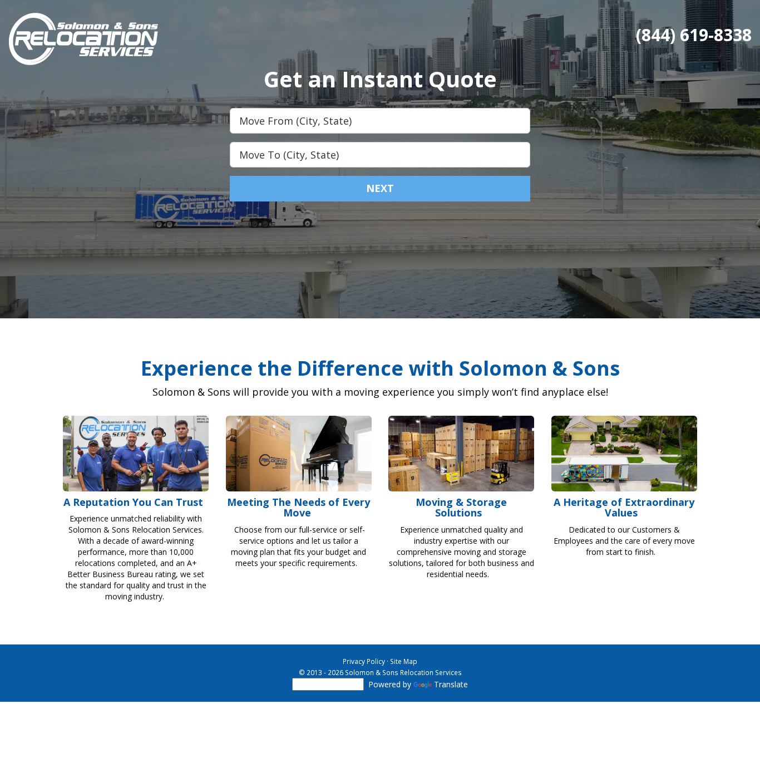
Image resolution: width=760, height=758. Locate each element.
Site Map (403, 661)
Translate (451, 684)
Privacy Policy (364, 661)
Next (380, 188)
